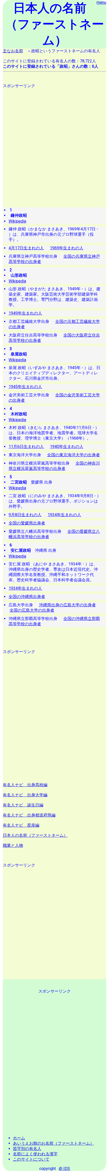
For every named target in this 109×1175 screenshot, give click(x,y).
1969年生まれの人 (66, 248)
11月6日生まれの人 (26, 446)
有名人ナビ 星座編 (21, 825)
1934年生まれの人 (64, 514)
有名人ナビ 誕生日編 (23, 805)
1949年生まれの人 (25, 313)
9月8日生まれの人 (25, 514)
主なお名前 (13, 51)
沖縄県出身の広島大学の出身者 (67, 605)
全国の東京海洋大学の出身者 (73, 454)
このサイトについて (31, 1159)
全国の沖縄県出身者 (27, 596)
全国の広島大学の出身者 (32, 610)
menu (101, 2)
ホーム (19, 1138)
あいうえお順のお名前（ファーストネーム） (53, 1143)
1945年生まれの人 (25, 386)
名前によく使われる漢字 (35, 1154)
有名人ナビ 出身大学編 (25, 795)
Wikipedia (17, 221)
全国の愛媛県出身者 (27, 523)
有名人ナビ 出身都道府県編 (29, 815)
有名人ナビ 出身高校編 (25, 784)
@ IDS (64, 1168)
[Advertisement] (54, 143)
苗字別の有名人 (27, 1148)
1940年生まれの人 (66, 446)
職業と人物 (13, 845)
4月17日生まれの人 (26, 248)
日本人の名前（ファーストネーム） (35, 835)
